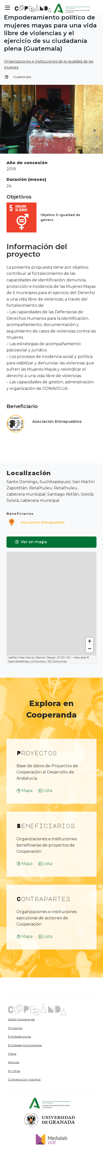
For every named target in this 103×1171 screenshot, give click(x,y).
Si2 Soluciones (57, 661)
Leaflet (12, 657)
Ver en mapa (34, 541)
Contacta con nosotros (24, 1079)
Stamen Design (46, 657)
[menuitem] (35, 1019)
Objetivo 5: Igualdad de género (60, 217)
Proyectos (15, 1028)
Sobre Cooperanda (21, 1019)
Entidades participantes (25, 1045)
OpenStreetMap (18, 661)
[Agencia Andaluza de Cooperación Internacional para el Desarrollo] (72, 7)
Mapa (27, 790)
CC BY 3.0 (63, 657)
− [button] (89, 648)
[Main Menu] (7, 8)
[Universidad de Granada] (49, 1119)
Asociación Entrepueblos (57, 421)
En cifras (14, 1071)
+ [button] (89, 641)
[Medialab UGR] (49, 1139)
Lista (48, 790)
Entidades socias (19, 1036)
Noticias (13, 1062)
